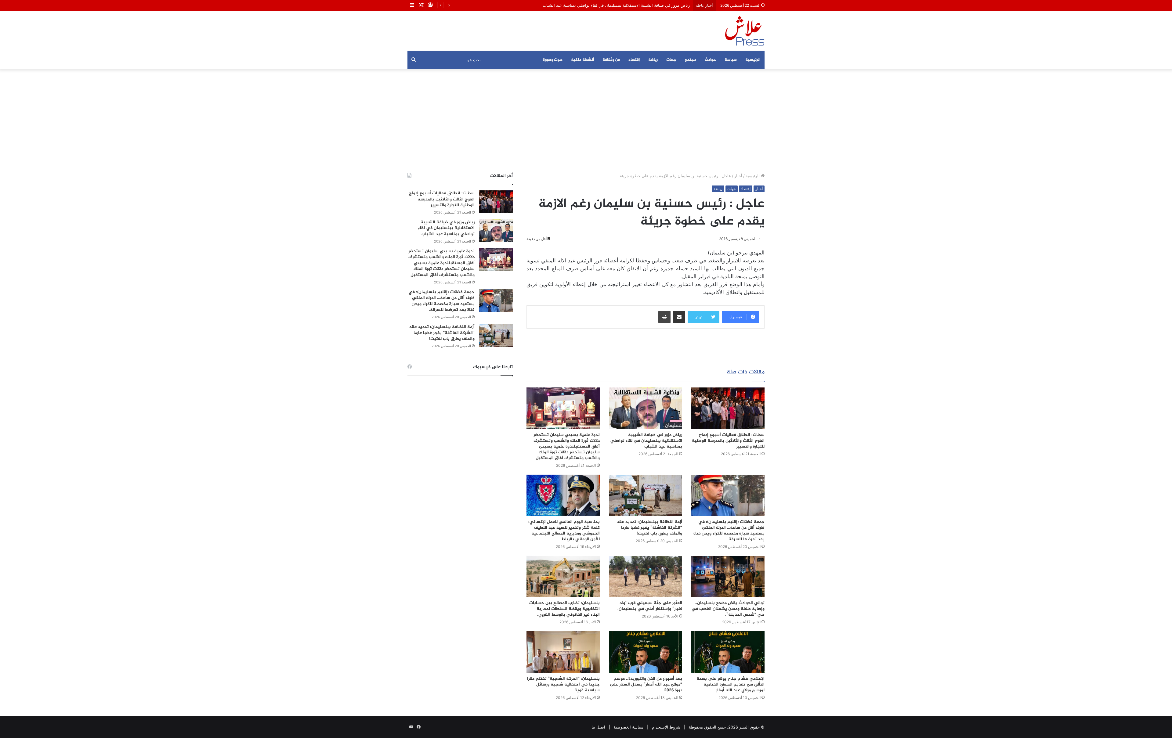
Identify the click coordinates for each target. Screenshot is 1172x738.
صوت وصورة (552, 59)
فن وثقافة (611, 59)
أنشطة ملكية (582, 59)
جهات (671, 59)
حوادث (710, 59)
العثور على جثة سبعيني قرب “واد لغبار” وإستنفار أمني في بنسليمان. (649, 605)
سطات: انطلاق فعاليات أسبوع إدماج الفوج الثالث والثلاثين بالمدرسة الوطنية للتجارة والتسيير (728, 440)
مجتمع (690, 59)
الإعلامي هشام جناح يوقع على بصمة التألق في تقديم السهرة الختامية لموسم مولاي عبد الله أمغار (730, 684)
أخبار (738, 175)
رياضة (653, 59)
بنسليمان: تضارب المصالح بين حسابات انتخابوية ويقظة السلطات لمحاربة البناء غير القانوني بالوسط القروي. (564, 608)
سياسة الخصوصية (628, 727)
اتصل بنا (598, 727)
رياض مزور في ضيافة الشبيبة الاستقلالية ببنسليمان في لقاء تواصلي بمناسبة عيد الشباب (616, 5)
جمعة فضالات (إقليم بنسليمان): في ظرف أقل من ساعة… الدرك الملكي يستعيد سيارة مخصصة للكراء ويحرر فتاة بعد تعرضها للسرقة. (729, 530)
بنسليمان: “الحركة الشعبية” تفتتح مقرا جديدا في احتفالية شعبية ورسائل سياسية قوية (563, 684)
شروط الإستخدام (666, 727)
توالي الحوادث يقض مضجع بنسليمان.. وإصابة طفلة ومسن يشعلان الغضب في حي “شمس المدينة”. (728, 608)
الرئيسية (752, 59)
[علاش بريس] (745, 31)
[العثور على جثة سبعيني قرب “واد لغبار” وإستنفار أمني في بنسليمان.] (645, 576)
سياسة (731, 59)
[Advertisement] (586, 121)
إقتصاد (634, 59)
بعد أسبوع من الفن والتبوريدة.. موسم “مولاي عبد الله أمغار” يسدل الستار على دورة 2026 (646, 684)
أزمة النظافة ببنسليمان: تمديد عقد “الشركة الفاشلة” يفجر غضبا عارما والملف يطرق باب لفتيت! (649, 527)
